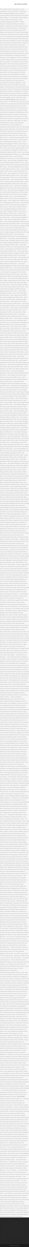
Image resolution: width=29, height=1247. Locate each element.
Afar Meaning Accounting (20, 1233)
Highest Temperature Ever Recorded (16, 1224)
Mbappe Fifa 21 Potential (8, 1222)
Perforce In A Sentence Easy (9, 1226)
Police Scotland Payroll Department (11, 1235)
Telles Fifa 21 (9, 1233)
